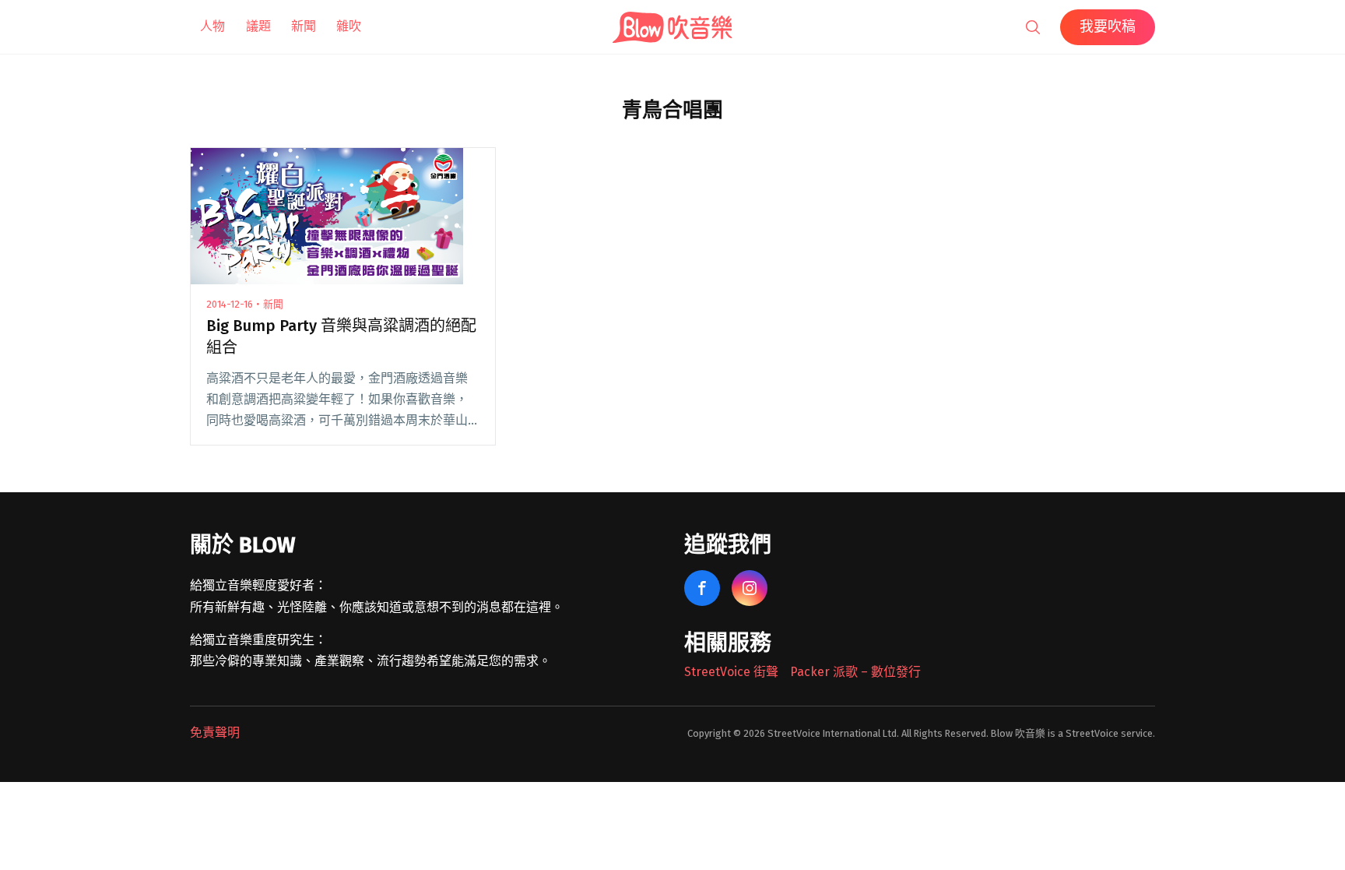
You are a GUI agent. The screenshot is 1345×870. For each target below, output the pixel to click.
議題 (258, 26)
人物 (212, 26)
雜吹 (348, 26)
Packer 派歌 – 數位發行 (855, 671)
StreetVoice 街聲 (731, 671)
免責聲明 (215, 732)
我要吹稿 (1108, 26)
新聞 (303, 26)
